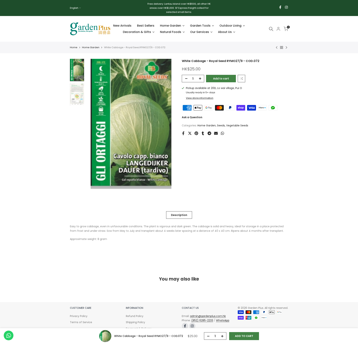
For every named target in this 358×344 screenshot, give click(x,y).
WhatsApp (222, 320)
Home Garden (90, 47)
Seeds (221, 125)
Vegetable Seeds (237, 125)
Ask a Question (192, 117)
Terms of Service (81, 322)
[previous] (93, 124)
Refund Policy (134, 316)
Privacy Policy (78, 316)
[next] (168, 124)
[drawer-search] (271, 29)
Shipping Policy (135, 322)
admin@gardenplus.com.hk (208, 316)
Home (73, 47)
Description (179, 215)
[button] (241, 78)
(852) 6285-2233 (202, 320)
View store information (199, 98)
